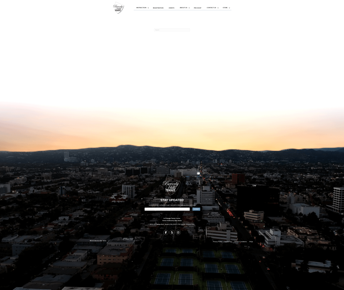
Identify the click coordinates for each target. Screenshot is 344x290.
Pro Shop (197, 8)
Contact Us (211, 7)
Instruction (141, 7)
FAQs (251, 241)
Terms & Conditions (240, 241)
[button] (148, 8)
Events (171, 8)
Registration (158, 8)
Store (225, 7)
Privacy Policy (217, 241)
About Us (183, 7)
